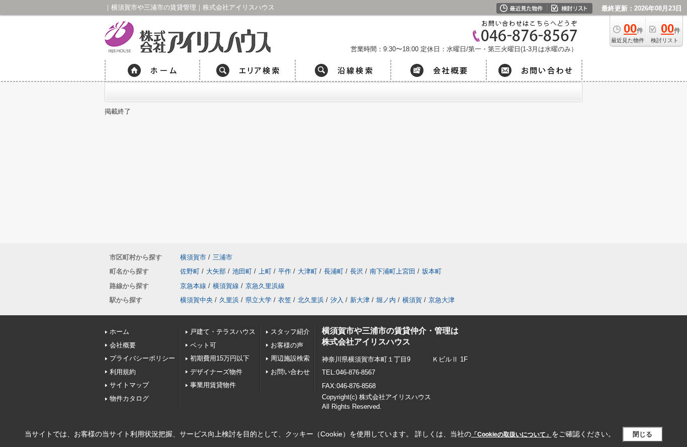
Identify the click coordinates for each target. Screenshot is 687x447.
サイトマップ (129, 385)
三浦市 (222, 257)
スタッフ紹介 (290, 331)
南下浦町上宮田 (392, 271)
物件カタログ (129, 398)
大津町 (307, 271)
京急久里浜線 (265, 286)
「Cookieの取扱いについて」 (511, 434)
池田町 (242, 271)
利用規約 (123, 372)
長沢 (356, 271)
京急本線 (193, 286)
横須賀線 (226, 286)
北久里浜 (311, 300)
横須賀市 (193, 257)
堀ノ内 (386, 300)
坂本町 (432, 271)
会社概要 (123, 345)
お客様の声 (287, 345)
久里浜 (229, 300)
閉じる (642, 434)
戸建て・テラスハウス (222, 331)
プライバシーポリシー (142, 358)
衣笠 (284, 300)
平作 (284, 271)
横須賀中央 (196, 300)
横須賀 (412, 300)
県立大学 (258, 300)
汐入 (336, 300)
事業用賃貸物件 (216, 385)
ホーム (119, 331)
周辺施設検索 (290, 358)
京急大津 (441, 300)
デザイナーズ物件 (216, 372)
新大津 (360, 300)
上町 (265, 271)
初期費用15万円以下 (219, 358)
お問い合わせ (290, 372)
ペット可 (203, 345)
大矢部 (216, 271)
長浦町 (333, 271)
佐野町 (190, 271)
